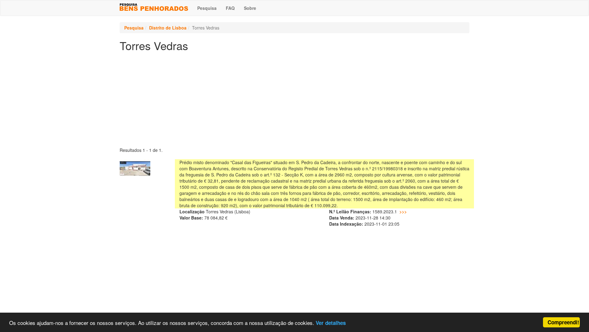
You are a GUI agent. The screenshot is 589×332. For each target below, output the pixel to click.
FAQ (230, 8)
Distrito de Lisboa (168, 28)
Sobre (250, 8)
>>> (403, 211)
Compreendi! (563, 322)
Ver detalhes (331, 322)
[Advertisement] (294, 98)
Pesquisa (207, 8)
